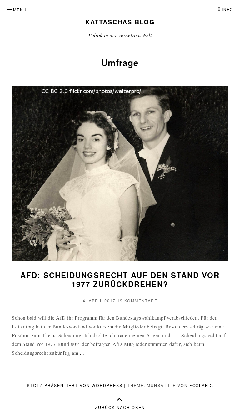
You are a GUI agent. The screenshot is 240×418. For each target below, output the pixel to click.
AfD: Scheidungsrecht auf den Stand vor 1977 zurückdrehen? (120, 279)
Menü (20, 9)
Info (227, 9)
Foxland (200, 385)
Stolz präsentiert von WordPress (74, 385)
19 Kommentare (137, 300)
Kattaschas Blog (120, 21)
